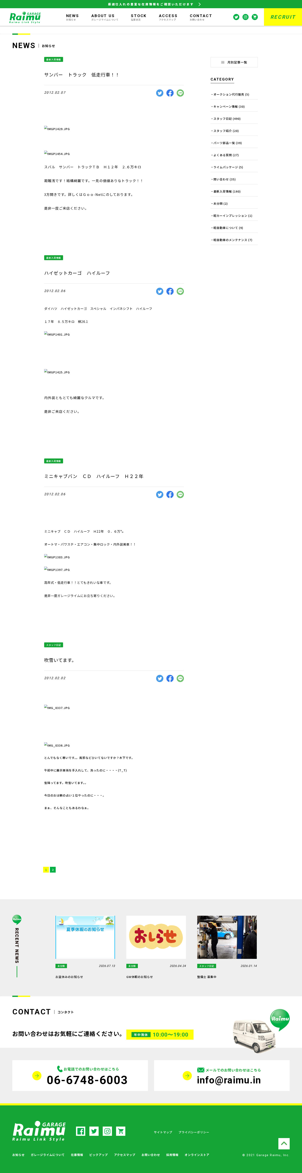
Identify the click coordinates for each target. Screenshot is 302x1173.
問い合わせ (221, 179)
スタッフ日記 (53, 645)
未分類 (218, 203)
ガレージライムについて (48, 1155)
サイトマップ (163, 1132)
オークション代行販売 (228, 94)
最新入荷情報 (53, 59)
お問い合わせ (151, 1155)
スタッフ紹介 (222, 131)
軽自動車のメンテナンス (230, 240)
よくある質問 (222, 155)
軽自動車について (225, 228)
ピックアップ (98, 1155)
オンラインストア (197, 1155)
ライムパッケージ (225, 167)
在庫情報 (77, 1155)
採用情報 (172, 1155)
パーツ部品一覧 (224, 143)
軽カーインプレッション (230, 216)
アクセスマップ (124, 1155)
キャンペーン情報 (225, 106)
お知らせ (18, 1155)
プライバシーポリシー (194, 1132)
